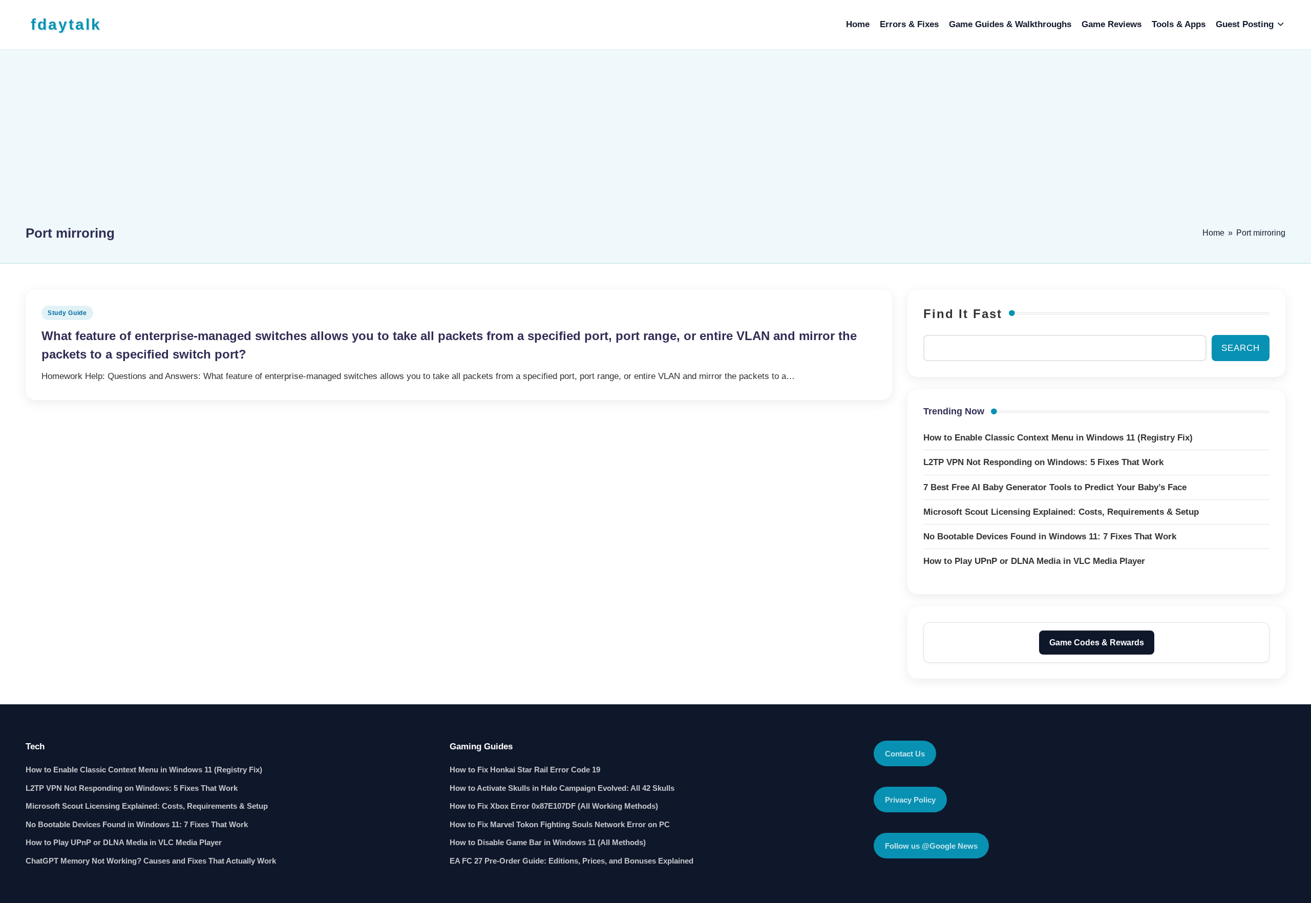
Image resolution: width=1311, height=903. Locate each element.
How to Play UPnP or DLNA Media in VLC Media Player (124, 842)
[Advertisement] (655, 142)
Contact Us (905, 753)
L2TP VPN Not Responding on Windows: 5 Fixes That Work (132, 788)
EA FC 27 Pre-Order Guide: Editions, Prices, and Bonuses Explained (571, 860)
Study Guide (67, 313)
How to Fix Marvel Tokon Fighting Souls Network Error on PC (560, 824)
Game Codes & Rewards (1096, 642)
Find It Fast (962, 314)
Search (1240, 348)
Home (1213, 232)
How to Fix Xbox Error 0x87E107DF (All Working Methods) (554, 806)
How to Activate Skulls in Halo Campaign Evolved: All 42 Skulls (562, 788)
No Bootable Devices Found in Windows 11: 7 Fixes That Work (137, 824)
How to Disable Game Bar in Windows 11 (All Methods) (548, 842)
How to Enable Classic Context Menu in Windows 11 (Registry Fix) (144, 769)
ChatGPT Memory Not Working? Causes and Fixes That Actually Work (151, 860)
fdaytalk (66, 24)
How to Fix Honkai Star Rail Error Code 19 (525, 769)
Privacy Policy (910, 799)
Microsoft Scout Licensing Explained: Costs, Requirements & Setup (147, 806)
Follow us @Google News (931, 846)
